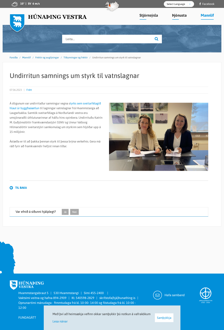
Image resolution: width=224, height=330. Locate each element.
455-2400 (97, 293)
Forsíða (14, 57)
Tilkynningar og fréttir (76, 57)
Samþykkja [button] (164, 317)
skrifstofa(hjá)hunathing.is (117, 298)
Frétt (29, 89)
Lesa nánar (60, 321)
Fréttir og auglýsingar (47, 57)
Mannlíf (26, 57)
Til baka (21, 187)
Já (65, 211)
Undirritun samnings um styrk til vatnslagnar (116, 57)
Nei (74, 211)
